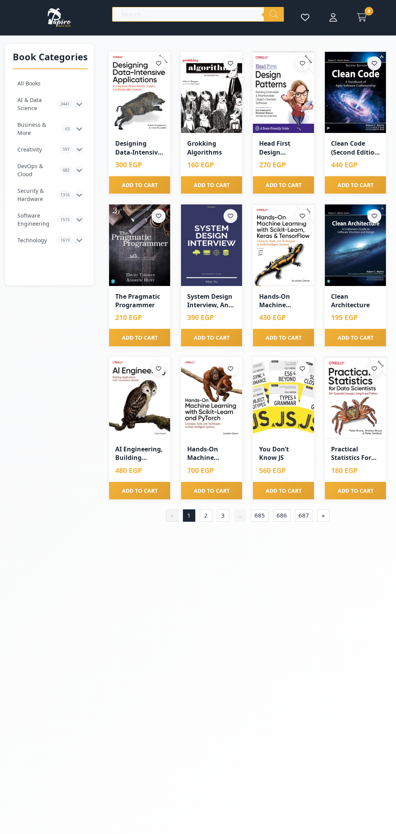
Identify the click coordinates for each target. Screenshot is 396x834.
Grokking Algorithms (204, 147)
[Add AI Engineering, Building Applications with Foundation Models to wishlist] (158, 368)
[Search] (274, 14)
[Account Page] (333, 17)
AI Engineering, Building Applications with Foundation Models (139, 453)
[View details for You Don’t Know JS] (283, 398)
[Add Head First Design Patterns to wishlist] (302, 63)
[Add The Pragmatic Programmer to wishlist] (158, 216)
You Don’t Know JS (274, 453)
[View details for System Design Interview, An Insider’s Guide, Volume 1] (211, 245)
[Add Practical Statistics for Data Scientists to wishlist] (374, 368)
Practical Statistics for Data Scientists (354, 453)
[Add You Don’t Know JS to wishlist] (302, 368)
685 (259, 515)
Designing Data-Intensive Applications (138, 148)
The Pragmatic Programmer (137, 300)
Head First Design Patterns (274, 148)
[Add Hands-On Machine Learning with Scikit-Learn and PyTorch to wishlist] (230, 368)
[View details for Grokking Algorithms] (211, 92)
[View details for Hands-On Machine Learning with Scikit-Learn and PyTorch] (211, 398)
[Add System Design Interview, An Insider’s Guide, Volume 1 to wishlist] (230, 216)
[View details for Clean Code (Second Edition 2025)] (355, 92)
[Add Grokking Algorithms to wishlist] (230, 63)
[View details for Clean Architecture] (355, 245)
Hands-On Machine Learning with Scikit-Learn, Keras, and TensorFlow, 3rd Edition (283, 301)
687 (304, 515)
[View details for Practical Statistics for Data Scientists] (355, 398)
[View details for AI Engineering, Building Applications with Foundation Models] (139, 398)
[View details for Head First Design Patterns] (283, 92)
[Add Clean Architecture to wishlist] (374, 216)
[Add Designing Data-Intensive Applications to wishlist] (158, 63)
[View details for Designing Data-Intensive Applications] (139, 92)
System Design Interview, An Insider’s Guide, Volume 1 (211, 301)
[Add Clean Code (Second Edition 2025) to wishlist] (374, 63)
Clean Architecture (350, 300)
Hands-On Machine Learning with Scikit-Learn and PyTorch (209, 453)
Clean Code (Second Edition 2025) (355, 148)
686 (282, 515)
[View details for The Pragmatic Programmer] (139, 245)
